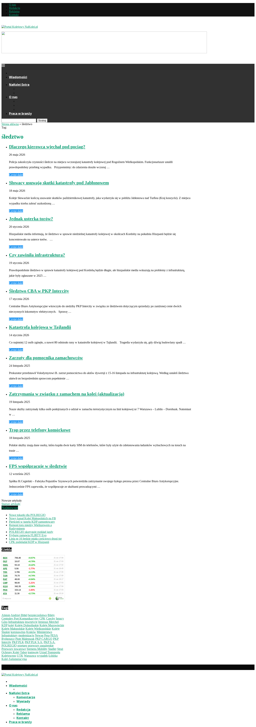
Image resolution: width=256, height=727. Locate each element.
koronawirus (18, 632)
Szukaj (42, 120)
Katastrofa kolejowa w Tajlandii (40, 327)
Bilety (51, 615)
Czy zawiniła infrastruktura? (37, 254)
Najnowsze (9, 508)
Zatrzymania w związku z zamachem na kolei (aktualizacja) (66, 393)
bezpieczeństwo (37, 615)
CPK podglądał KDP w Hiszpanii (29, 542)
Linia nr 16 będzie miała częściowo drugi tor (35, 538)
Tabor (23, 652)
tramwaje (33, 652)
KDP (4, 625)
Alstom (5, 615)
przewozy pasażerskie (41, 645)
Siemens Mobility (37, 648)
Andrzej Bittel (19, 615)
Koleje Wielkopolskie (38, 628)
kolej (11, 625)
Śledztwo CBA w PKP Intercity (39, 290)
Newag (39, 635)
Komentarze (25, 89)
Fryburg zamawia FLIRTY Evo (27, 535)
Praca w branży (20, 113)
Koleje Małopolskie (13, 628)
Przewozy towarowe (13, 648)
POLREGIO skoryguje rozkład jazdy (31, 531)
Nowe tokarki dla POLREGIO (27, 515)
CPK (42, 618)
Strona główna (10, 124)
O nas (12, 4)
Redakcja (14, 8)
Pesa (47, 635)
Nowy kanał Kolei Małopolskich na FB (32, 518)
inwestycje (31, 621)
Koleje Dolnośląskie (27, 625)
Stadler (52, 648)
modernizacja (26, 635)
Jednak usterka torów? (31, 218)
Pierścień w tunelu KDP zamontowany (32, 521)
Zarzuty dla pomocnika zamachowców (46, 357)
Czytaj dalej (16, 174)
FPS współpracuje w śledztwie (38, 466)
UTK (20, 655)
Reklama (14, 11)
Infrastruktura (16, 621)
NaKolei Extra (19, 85)
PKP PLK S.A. (34, 642)
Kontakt (14, 14)
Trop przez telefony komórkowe (39, 429)
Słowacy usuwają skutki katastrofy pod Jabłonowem (59, 182)
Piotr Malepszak (24, 638)
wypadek (42, 655)
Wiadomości (18, 77)
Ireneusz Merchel (48, 621)
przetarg (22, 645)
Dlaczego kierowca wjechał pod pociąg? (47, 146)
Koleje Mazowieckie (52, 625)
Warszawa (30, 655)
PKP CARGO (43, 638)
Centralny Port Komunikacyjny (20, 618)
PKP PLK (18, 642)
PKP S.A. (49, 642)
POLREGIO (9, 645)
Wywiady (23, 93)
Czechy (50, 618)
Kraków (31, 632)
